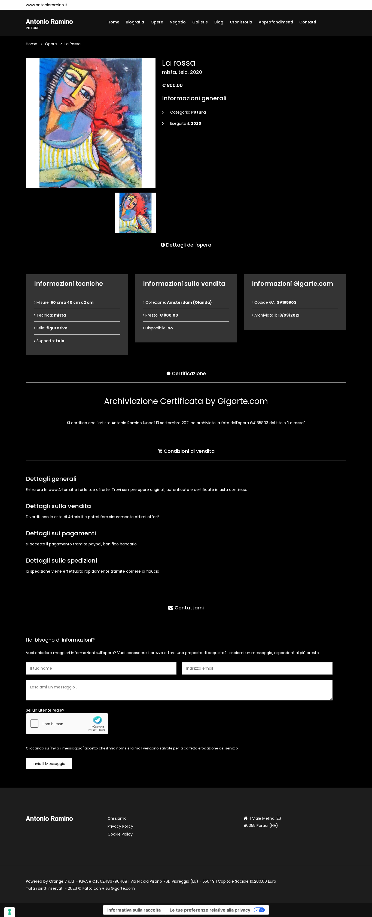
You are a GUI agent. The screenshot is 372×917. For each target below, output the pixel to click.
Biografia (135, 22)
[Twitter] (86, 5)
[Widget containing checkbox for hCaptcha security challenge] (67, 723)
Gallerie (200, 22)
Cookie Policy (120, 834)
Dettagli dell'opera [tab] (188, 244)
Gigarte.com (123, 888)
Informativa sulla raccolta (134, 910)
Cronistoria (241, 22)
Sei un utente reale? (45, 710)
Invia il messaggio (49, 763)
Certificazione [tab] (188, 373)
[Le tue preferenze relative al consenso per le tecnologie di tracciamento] (9, 912)
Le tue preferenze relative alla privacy (210, 910)
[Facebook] (78, 5)
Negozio (178, 22)
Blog (218, 22)
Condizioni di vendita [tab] (188, 451)
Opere (157, 22)
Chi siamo (117, 818)
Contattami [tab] (188, 607)
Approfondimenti (276, 22)
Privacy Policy (120, 826)
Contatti (307, 22)
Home (113, 22)
